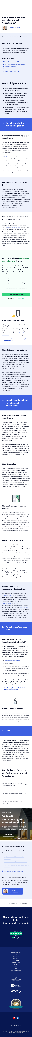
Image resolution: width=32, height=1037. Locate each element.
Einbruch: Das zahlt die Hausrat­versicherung (15, 862)
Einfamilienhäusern (7, 595)
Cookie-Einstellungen (16, 970)
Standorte (16, 956)
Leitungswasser (16, 227)
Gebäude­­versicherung (12, 36)
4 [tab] (23, 838)
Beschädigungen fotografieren (12, 660)
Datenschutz (16, 960)
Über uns (16, 954)
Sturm (7, 227)
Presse (16, 964)
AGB (16, 968)
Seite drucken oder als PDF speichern (13, 871)
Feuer (27, 225)
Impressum (16, 958)
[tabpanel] (16, 824)
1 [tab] (12, 838)
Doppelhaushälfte (6, 603)
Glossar (16, 966)
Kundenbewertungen (16, 952)
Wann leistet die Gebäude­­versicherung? (14, 64)
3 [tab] (19, 838)
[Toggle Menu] (29, 3)
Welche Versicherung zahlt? (11, 62)
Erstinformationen (16, 962)
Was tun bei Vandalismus (10, 66)
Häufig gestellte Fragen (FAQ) (11, 71)
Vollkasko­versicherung (10, 157)
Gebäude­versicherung (10, 171)
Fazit (5, 69)
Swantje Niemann (15, 27)
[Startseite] (3, 37)
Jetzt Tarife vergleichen (16, 294)
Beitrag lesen (8, 834)
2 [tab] (15, 838)
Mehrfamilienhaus (24, 607)
